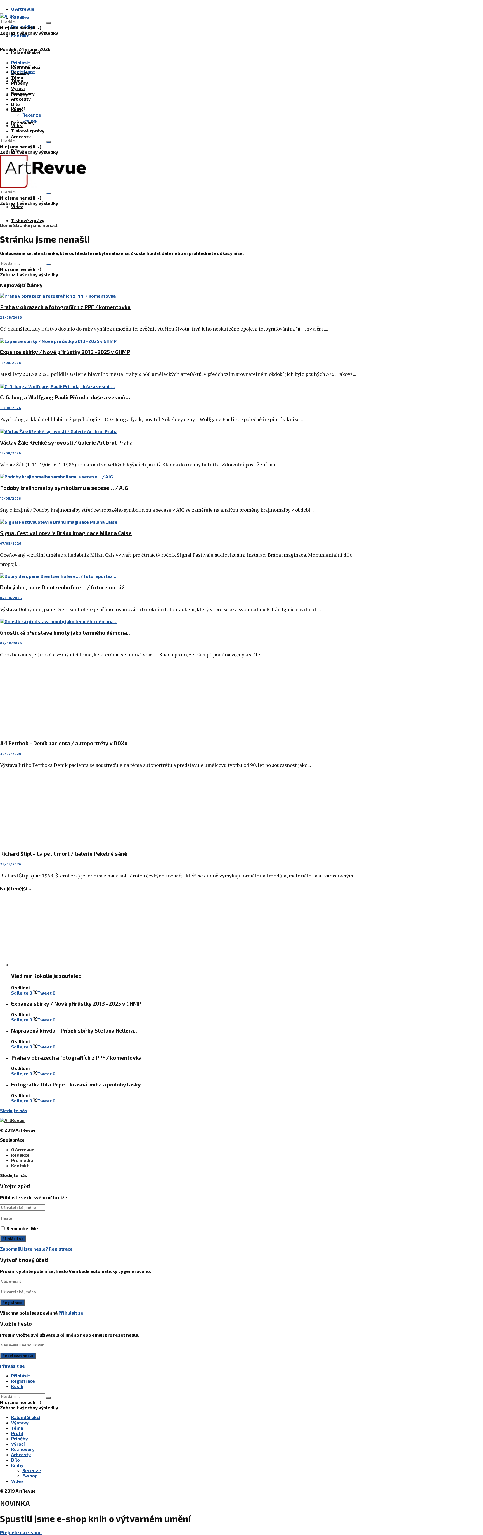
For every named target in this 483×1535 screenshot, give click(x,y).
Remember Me (22, 1228)
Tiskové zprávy (27, 220)
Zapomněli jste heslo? (24, 1248)
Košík (17, 1386)
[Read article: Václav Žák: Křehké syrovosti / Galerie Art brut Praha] (179, 431)
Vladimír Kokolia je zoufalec (46, 975)
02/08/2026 (11, 643)
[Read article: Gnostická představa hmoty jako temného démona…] (179, 621)
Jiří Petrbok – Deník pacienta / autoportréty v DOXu (63, 743)
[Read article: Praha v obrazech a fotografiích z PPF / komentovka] (179, 295)
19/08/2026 (10, 362)
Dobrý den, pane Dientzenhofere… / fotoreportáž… (64, 587)
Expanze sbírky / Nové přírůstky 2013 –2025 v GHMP (65, 352)
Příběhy (19, 83)
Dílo (15, 104)
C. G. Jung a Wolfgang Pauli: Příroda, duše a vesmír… (65, 397)
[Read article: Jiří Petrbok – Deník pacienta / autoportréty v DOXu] (179, 699)
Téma (17, 77)
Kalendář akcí (25, 52)
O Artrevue (22, 8)
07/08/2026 (10, 543)
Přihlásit (20, 1375)
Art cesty (21, 136)
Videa (17, 206)
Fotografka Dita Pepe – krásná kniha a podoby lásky (76, 1084)
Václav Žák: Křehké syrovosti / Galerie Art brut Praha (66, 442)
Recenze (31, 114)
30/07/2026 (10, 753)
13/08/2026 (10, 453)
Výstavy (20, 72)
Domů (6, 225)
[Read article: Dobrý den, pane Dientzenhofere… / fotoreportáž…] (179, 576)
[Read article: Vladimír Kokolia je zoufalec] (184, 931)
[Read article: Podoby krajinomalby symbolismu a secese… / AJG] (179, 476)
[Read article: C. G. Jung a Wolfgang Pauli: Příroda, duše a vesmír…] (179, 386)
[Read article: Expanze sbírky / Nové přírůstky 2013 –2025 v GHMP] (179, 341)
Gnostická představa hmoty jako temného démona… (66, 632)
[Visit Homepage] (12, 16)
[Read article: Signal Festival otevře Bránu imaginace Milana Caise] (179, 522)
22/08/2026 (11, 317)
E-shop (30, 120)
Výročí (18, 88)
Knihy (17, 109)
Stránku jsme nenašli (36, 225)
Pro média (22, 1160)
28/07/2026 (10, 864)
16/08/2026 (10, 408)
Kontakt (20, 35)
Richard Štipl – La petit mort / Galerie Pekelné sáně (63, 853)
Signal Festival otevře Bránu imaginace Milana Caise (66, 533)
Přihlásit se (70, 1312)
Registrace (61, 1248)
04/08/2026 (11, 598)
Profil (17, 1433)
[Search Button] (48, 23)
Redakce (20, 1154)
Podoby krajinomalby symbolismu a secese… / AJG (64, 488)
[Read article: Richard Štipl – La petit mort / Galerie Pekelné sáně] (179, 810)
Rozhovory (23, 93)
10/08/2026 (10, 498)
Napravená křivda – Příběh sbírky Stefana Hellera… (75, 1030)
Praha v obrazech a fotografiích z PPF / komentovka (65, 307)
